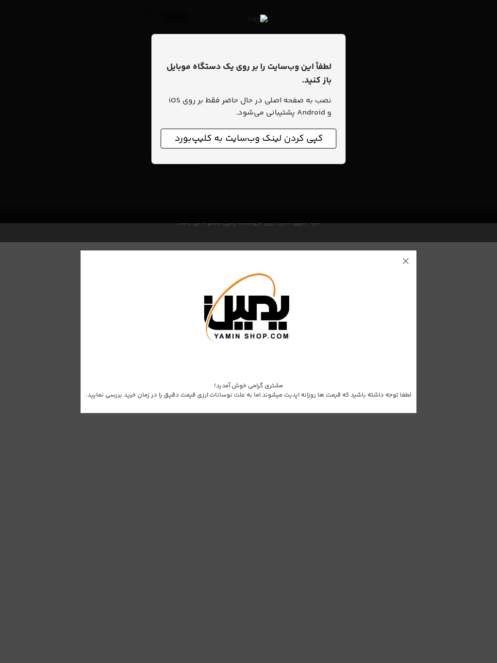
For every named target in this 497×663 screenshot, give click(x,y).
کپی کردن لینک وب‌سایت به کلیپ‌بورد (249, 139)
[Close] (405, 261)
